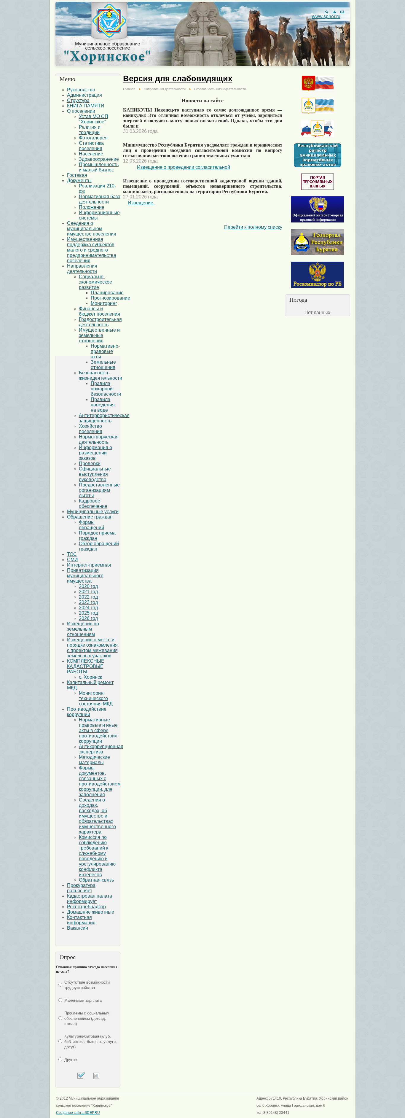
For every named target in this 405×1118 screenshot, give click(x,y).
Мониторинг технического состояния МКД (96, 698)
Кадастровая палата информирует (89, 898)
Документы (79, 180)
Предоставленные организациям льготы (99, 490)
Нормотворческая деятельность (99, 439)
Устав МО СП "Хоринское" (93, 119)
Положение (91, 207)
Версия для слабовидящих (177, 78)
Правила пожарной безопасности (106, 389)
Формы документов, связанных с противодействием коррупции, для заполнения (100, 781)
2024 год (88, 607)
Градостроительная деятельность (100, 322)
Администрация (84, 95)
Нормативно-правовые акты (105, 351)
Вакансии (77, 928)
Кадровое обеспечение (93, 503)
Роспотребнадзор (86, 906)
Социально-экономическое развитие (95, 282)
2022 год (88, 596)
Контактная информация (81, 920)
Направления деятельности (82, 268)
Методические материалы (94, 760)
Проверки (90, 463)
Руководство (81, 89)
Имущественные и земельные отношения (99, 335)
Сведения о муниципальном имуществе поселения (91, 228)
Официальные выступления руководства (95, 474)
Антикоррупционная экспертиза (101, 749)
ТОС (72, 554)
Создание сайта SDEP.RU (78, 1113)
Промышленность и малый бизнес (99, 167)
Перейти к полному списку (253, 227)
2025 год (88, 613)
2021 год (88, 591)
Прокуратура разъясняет (81, 888)
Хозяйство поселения (90, 429)
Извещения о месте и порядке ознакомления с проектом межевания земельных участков (92, 647)
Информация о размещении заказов (95, 453)
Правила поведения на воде (103, 405)
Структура (78, 100)
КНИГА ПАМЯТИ (85, 105)
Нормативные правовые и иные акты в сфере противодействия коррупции (98, 730)
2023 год (88, 602)
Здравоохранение (99, 159)
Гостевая (77, 175)
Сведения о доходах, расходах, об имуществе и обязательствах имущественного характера (97, 815)
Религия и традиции (90, 130)
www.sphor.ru (326, 16)
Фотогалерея (93, 137)
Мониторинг (104, 303)
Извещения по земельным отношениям (83, 629)
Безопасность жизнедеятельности (100, 375)
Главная (129, 89)
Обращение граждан (90, 516)
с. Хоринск (90, 677)
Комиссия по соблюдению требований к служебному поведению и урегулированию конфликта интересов (97, 856)
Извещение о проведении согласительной (183, 167)
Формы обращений (91, 525)
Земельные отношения (103, 365)
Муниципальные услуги (93, 511)
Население (91, 153)
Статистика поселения (91, 146)
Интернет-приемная (89, 564)
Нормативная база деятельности (99, 199)
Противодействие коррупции (86, 712)
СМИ (72, 559)
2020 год (88, 586)
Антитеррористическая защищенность (104, 418)
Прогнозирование (110, 297)
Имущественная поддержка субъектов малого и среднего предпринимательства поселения (91, 250)
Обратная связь (96, 879)
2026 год (88, 618)
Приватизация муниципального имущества (85, 575)
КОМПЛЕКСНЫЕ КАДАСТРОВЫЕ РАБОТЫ (85, 666)
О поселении (81, 111)
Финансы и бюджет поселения (99, 311)
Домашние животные (90, 912)
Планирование (107, 292)
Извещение (141, 202)
